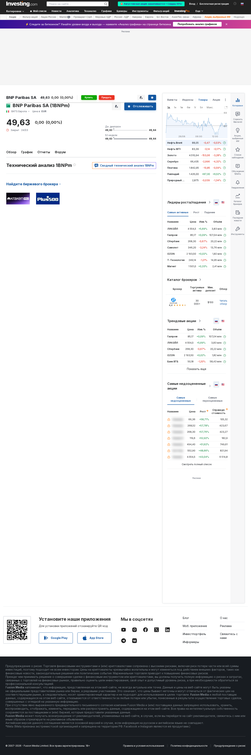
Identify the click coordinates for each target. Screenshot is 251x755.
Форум (60, 152)
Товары (203, 99)
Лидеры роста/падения (186, 202)
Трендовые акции (181, 321)
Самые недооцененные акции (186, 386)
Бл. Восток (162, 17)
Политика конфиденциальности (189, 745)
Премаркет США (83, 17)
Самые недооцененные (181, 399)
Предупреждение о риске (229, 745)
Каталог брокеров (182, 280)
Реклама (226, 626)
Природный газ (176, 180)
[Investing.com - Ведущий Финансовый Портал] (21, 4)
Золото (171, 155)
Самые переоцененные (213, 399)
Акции (12, 17)
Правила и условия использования (143, 745)
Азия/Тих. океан (180, 17)
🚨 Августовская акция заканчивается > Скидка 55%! (151, 4)
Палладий (173, 174)
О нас (224, 618)
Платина (172, 167)
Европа (149, 17)
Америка (137, 17)
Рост (196, 212)
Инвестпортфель (194, 634)
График (27, 152)
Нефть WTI (174, 149)
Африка (197, 17)
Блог (186, 618)
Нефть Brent (174, 142)
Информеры (191, 642)
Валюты (172, 99)
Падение (209, 212)
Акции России (48, 17)
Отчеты (43, 152)
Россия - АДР (121, 17)
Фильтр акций (161, 11)
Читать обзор (223, 302)
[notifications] (235, 3)
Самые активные (177, 212)
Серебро (172, 161)
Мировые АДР (103, 17)
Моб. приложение (195, 626)
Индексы (187, 99)
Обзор (11, 152)
